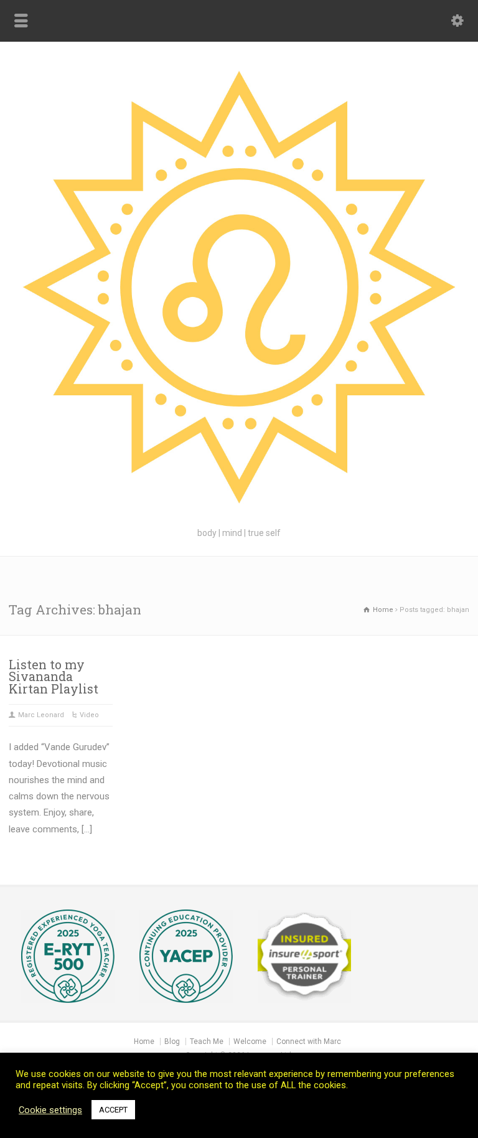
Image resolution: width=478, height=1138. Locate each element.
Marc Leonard (41, 715)
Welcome (249, 1041)
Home (144, 1041)
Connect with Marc (308, 1041)
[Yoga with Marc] (239, 510)
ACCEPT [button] (113, 1109)
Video (89, 715)
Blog (172, 1041)
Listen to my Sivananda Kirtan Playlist (53, 677)
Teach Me (206, 1041)
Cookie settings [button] (50, 1110)
